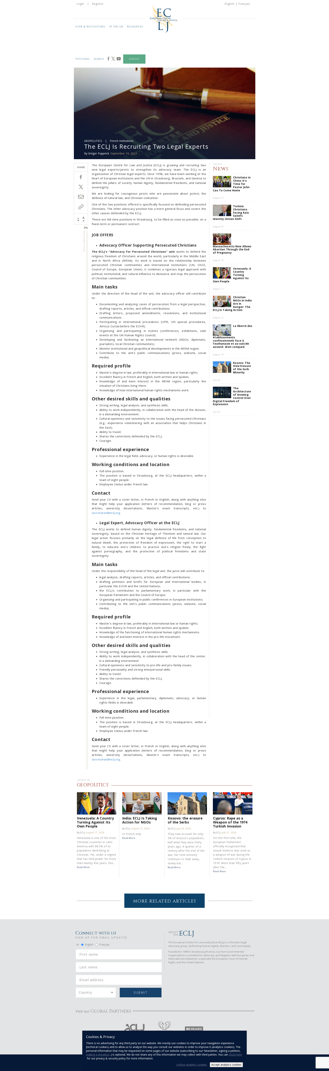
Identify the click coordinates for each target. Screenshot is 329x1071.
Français (244, 4)
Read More (83, 867)
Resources (135, 26)
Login (80, 4)
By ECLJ (81, 832)
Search (99, 59)
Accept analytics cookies (226, 1064)
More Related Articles (164, 901)
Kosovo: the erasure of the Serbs (185, 820)
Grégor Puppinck (98, 153)
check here (235, 1054)
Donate (134, 59)
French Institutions (121, 141)
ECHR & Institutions (90, 26)
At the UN (116, 26)
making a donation (97, 1054)
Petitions (83, 59)
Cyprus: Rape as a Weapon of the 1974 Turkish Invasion (230, 822)
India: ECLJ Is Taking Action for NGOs (139, 820)
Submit (141, 992)
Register (98, 4)
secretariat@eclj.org (106, 513)
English (229, 4)
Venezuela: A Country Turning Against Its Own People (95, 822)
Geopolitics (93, 141)
